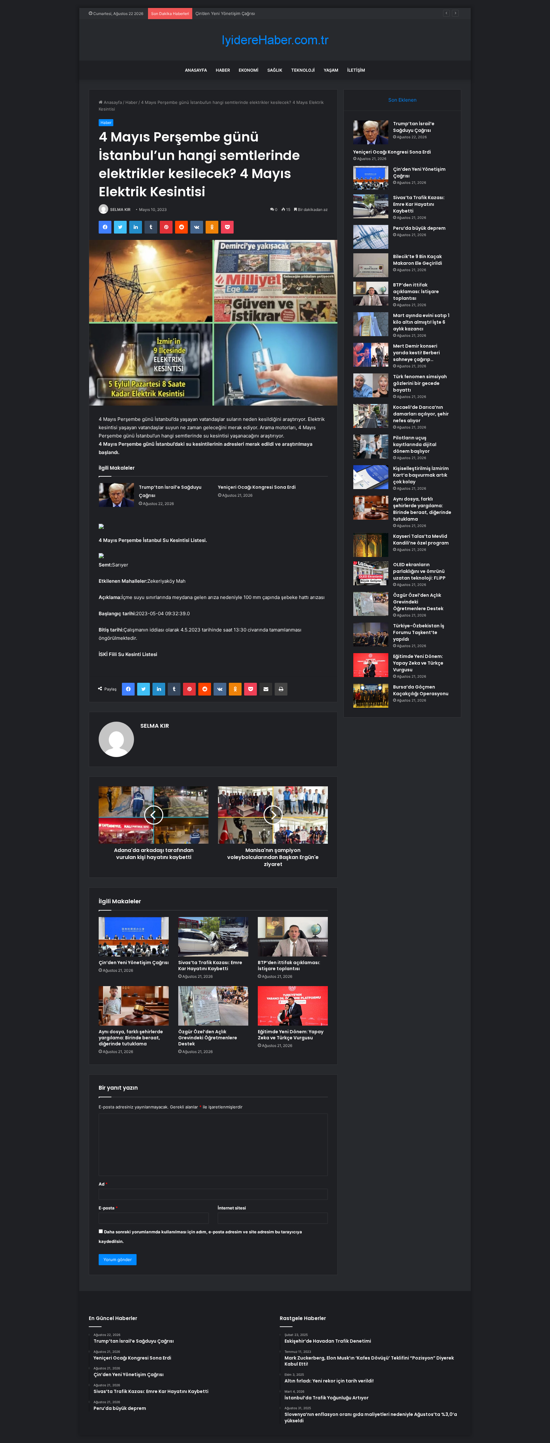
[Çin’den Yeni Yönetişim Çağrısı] (134, 936)
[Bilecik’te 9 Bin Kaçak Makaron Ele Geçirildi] (370, 265)
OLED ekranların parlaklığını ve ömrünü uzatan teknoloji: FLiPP (419, 571)
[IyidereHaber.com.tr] (275, 40)
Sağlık (274, 70)
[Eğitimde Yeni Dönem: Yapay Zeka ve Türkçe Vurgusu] (293, 1006)
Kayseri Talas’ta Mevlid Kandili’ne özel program (421, 539)
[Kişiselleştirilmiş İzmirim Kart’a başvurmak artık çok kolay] (370, 477)
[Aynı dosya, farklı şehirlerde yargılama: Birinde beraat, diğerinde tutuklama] (134, 1006)
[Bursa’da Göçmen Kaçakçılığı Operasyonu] (370, 696)
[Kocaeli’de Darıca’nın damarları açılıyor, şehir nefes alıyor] (370, 416)
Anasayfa (196, 70)
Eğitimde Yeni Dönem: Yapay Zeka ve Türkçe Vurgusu (290, 1034)
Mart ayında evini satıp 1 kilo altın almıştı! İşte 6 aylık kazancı (421, 322)
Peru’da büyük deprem (419, 228)
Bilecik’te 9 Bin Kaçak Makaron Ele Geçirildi (417, 259)
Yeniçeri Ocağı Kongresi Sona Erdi (257, 487)
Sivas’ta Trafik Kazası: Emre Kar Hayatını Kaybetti (210, 965)
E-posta (108, 1207)
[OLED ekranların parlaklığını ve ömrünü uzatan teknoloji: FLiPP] (370, 573)
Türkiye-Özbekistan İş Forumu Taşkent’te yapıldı (418, 632)
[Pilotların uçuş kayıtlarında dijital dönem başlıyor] (370, 446)
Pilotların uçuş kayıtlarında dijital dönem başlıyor (414, 444)
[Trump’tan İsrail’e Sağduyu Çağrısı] (116, 495)
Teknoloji (303, 70)
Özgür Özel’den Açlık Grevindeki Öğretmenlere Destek (207, 1037)
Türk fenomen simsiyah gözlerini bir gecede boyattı (420, 383)
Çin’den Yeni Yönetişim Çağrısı (225, 13)
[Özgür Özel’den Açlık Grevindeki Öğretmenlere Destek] (213, 1006)
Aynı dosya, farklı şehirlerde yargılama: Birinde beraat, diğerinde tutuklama (131, 1037)
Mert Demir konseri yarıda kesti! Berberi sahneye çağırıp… (416, 353)
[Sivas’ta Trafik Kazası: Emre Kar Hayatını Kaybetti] (213, 936)
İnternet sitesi (232, 1207)
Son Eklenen (402, 100)
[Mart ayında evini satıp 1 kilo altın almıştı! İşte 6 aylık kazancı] (370, 324)
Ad (103, 1184)
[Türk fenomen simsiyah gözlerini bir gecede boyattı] (370, 385)
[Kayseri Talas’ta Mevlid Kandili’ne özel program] (370, 545)
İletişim (356, 70)
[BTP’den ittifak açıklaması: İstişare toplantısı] (293, 936)
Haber (223, 70)
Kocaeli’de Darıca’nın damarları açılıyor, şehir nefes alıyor (421, 414)
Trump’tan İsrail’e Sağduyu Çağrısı (413, 126)
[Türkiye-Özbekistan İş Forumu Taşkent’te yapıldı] (370, 634)
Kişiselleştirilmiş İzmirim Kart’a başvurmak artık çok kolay (421, 475)
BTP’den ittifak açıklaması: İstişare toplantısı (289, 965)
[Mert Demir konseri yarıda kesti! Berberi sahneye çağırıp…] (370, 355)
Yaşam (331, 70)
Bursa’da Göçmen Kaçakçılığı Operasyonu (420, 690)
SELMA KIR (120, 209)
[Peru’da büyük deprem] (370, 237)
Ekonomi (248, 70)
